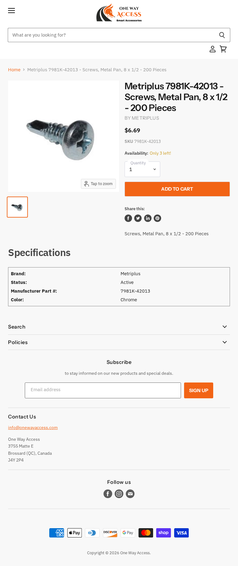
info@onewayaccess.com (33, 427)
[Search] (222, 35)
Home (14, 69)
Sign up (198, 390)
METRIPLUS (145, 118)
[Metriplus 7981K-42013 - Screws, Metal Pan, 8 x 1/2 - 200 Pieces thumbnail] (17, 207)
